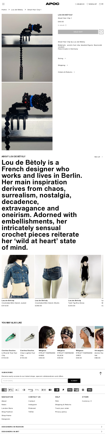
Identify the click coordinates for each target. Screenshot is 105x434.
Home (4, 10)
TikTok (31, 412)
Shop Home (6, 415)
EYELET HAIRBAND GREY (84, 354)
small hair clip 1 (34, 10)
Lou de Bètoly (17, 10)
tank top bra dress (76, 303)
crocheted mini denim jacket (14, 303)
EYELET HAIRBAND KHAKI (47, 354)
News (4, 405)
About (4, 401)
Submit (74, 381)
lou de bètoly (65, 15)
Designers (6, 419)
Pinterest (32, 408)
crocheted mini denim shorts (47, 303)
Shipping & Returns (63, 405)
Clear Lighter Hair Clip (27, 354)
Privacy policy (61, 412)
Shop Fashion (7, 412)
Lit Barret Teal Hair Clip (9, 354)
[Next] (32, 276)
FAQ (57, 401)
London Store (7, 408)
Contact (31, 401)
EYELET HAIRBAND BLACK (65, 354)
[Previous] (4, 276)
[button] (3, 4)
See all (97, 157)
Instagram (32, 405)
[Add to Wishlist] (101, 32)
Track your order (62, 408)
